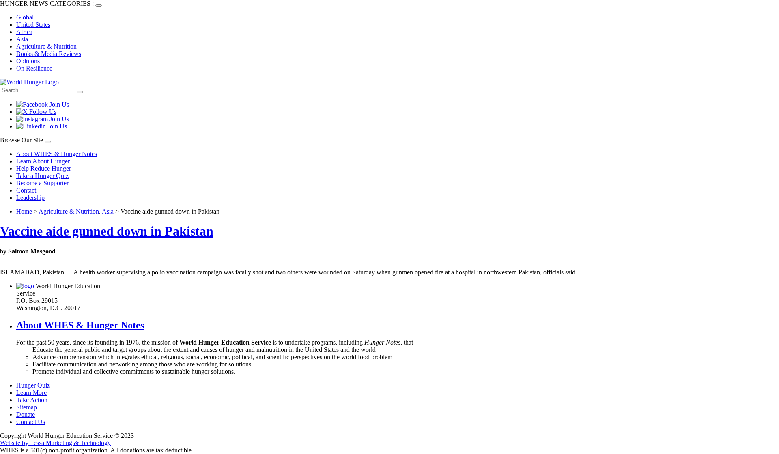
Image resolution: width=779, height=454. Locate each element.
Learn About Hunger (43, 161)
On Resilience (34, 68)
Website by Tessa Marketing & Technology (55, 442)
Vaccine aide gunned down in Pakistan (106, 231)
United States (33, 24)
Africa (24, 31)
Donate (25, 414)
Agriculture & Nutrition (46, 46)
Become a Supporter (42, 183)
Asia (22, 39)
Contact (26, 190)
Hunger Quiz (33, 385)
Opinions (28, 61)
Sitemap (26, 407)
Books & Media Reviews (48, 53)
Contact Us (30, 421)
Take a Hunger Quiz (42, 175)
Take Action (31, 399)
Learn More (31, 392)
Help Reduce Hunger (43, 168)
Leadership (30, 197)
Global (25, 17)
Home (24, 211)
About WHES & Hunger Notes (56, 153)
